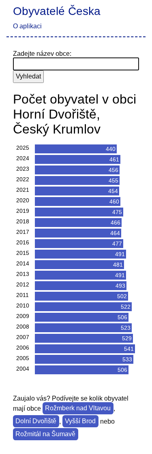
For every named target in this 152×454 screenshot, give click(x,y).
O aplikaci (27, 26)
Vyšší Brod (80, 421)
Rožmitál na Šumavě (45, 434)
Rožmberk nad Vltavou (78, 408)
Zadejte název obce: (42, 53)
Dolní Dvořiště (35, 421)
